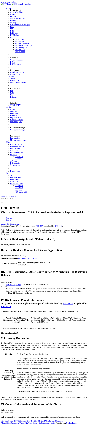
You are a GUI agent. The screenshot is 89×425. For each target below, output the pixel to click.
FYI (19, 105)
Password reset (15, 177)
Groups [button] (8, 8)
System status (15, 165)
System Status (50, 423)
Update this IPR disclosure (10, 224)
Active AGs (19, 39)
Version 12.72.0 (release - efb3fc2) (32, 423)
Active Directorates (22, 43)
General (13, 14)
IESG (12, 27)
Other (12, 37)
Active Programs (21, 48)
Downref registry (16, 153)
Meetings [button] (9, 107)
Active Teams (20, 52)
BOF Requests (15, 64)
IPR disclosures (16, 144)
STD (12, 105)
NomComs (14, 150)
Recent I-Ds (14, 80)
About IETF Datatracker (10, 423)
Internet (13, 16)
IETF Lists (19, 186)
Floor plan (14, 113)
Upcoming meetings (17, 130)
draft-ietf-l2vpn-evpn (13, 285)
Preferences (14, 179)
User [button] (7, 173)
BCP (16, 105)
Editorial (13, 97)
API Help (13, 161)
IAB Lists (18, 190)
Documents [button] (10, 76)
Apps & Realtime (16, 12)
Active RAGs (20, 50)
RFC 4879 (58, 226)
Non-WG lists (15, 74)
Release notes (15, 163)
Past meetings (15, 138)
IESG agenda (15, 148)
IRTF (12, 31)
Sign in (12, 175)
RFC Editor (14, 35)
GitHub (69, 423)
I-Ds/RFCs (19, 157)
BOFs (12, 62)
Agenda (13, 109)
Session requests (16, 122)
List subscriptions (16, 184)
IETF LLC (14, 33)
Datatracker (26, 4)
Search (12, 78)
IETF (3, 421)
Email (74, 423)
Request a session (16, 120)
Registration (14, 115)
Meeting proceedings (17, 140)
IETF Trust (31, 421)
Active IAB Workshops (23, 45)
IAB (11, 29)
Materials (13, 111)
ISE (11, 95)
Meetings (18, 159)
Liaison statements (17, 146)
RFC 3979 (40, 226)
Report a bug (15, 171)
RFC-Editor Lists (21, 192)
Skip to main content (8, 2)
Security (13, 23)
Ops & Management (17, 18)
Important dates (15, 118)
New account (15, 181)
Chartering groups (16, 60)
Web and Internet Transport (20, 25)
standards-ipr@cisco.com (27, 258)
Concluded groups (17, 72)
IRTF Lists (19, 188)
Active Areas (19, 41)
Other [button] (8, 142)
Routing (13, 20)
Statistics (13, 155)
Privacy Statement (55, 421)
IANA (46, 421)
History (8, 220)
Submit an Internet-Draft (19, 83)
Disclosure (9, 218)
